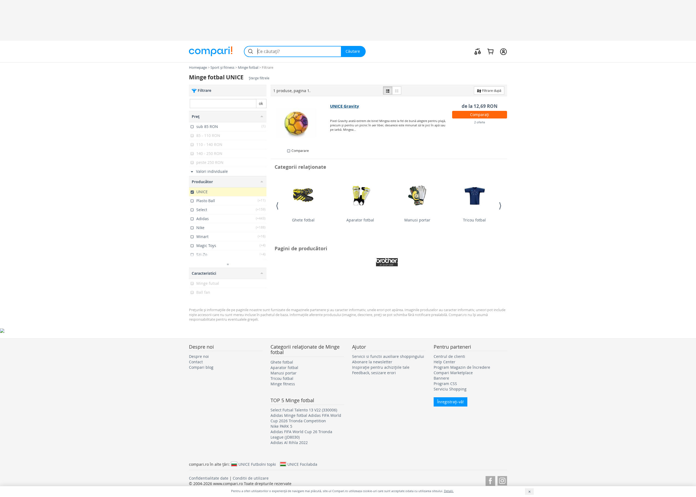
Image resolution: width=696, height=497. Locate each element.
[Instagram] (502, 480)
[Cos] (490, 51)
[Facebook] (490, 480)
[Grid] (396, 90)
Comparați (479, 114)
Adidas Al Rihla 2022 (289, 442)
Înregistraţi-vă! (450, 401)
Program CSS (445, 383)
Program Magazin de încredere (462, 367)
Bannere (441, 378)
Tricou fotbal (474, 220)
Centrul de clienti (449, 356)
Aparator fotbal (360, 220)
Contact (196, 361)
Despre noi (199, 356)
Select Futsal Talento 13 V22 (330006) (304, 409)
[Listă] (387, 90)
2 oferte (479, 122)
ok (261, 103)
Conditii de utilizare (251, 478)
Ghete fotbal (303, 220)
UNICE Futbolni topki (257, 464)
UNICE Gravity (344, 106)
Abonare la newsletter (372, 361)
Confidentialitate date (208, 478)
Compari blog (201, 367)
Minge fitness (283, 383)
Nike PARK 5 (281, 426)
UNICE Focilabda (302, 464)
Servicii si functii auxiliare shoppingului (388, 356)
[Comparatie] (478, 51)
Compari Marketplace (453, 372)
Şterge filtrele (259, 78)
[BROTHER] (387, 262)
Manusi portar (417, 220)
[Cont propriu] (503, 51)
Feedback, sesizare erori (374, 372)
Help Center (444, 361)
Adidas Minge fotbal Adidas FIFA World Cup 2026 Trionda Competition (306, 418)
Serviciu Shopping (450, 389)
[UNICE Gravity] (300, 123)
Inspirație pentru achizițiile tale (380, 367)
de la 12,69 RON (480, 106)
